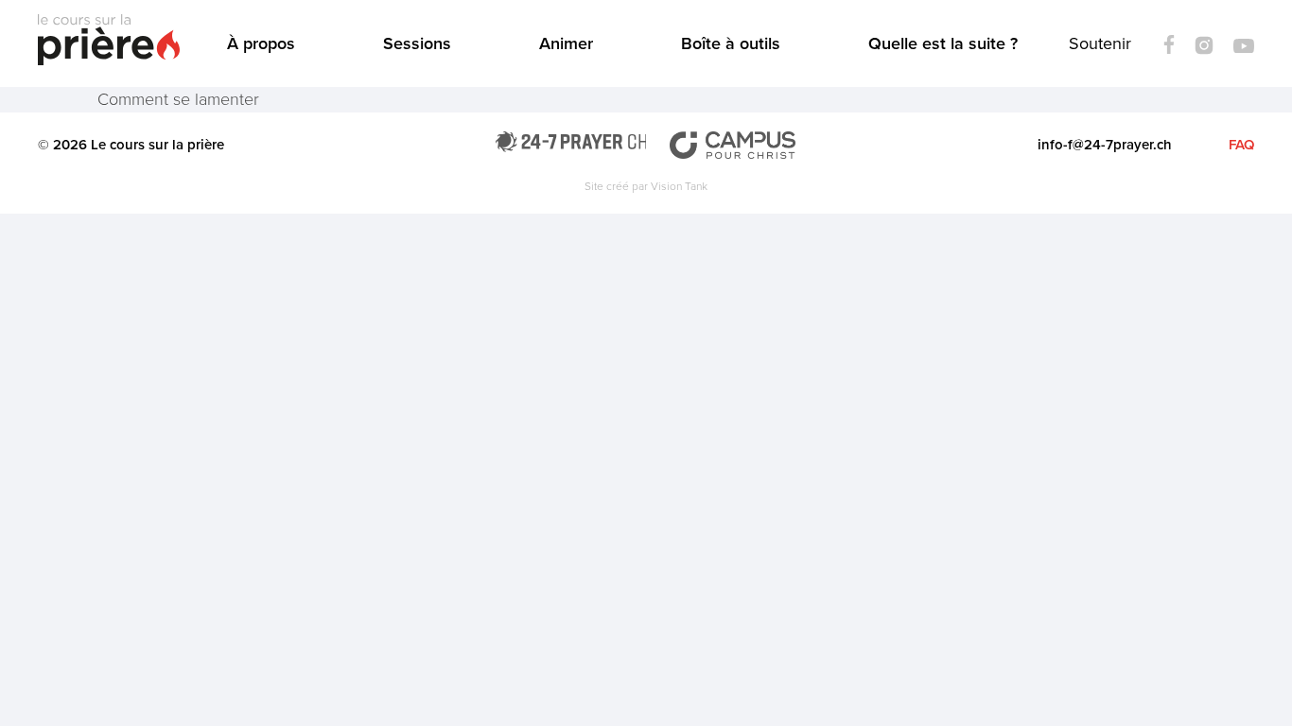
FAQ (1241, 144)
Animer (566, 43)
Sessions (417, 43)
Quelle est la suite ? (943, 43)
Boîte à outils (730, 43)
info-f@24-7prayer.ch (1105, 144)
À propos (261, 43)
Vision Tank (679, 186)
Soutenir (1100, 43)
